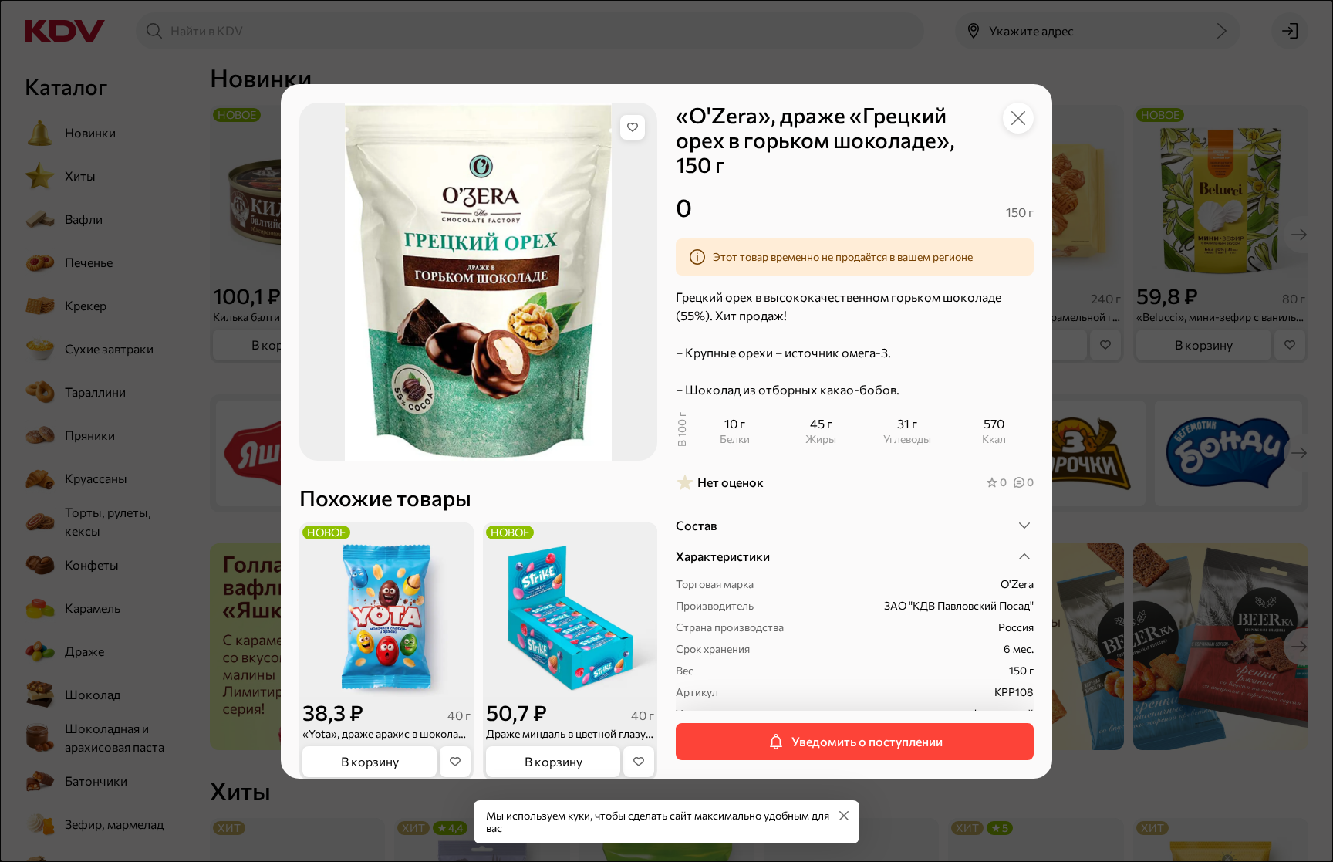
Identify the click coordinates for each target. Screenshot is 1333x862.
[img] (632, 127)
